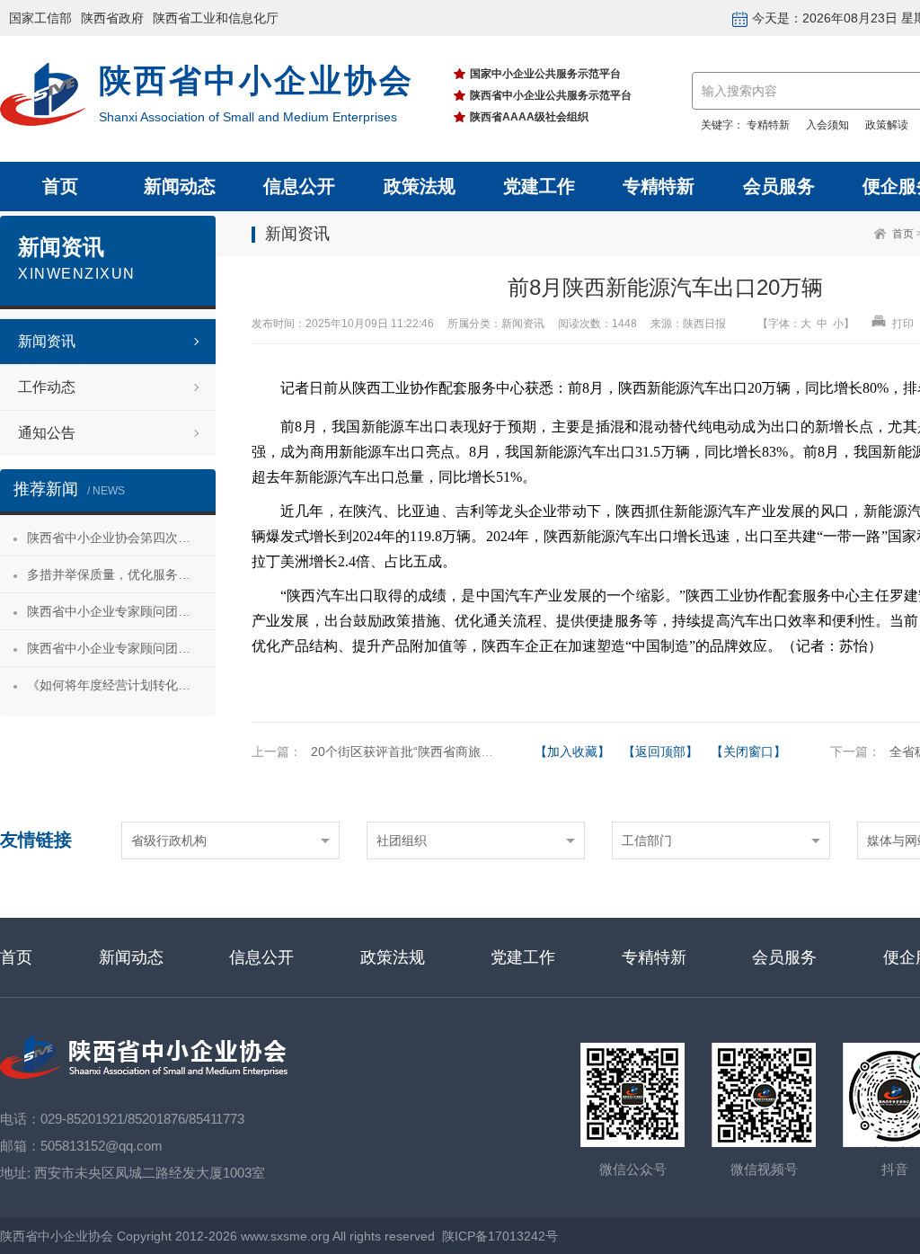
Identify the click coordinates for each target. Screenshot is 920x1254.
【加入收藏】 (572, 751)
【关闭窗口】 (748, 751)
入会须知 (827, 125)
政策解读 (886, 125)
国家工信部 (40, 18)
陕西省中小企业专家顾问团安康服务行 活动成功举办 (121, 611)
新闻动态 (180, 186)
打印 (901, 323)
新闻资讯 (46, 341)
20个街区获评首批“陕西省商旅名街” (410, 751)
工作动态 (46, 387)
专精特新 (768, 125)
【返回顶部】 (660, 751)
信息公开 (299, 186)
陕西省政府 (112, 18)
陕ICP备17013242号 (500, 1236)
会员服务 (779, 186)
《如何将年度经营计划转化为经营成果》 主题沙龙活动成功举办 (121, 685)
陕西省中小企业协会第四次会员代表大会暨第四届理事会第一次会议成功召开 (121, 537)
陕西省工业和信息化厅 (216, 18)
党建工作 (539, 186)
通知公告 (46, 432)
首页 (60, 186)
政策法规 (420, 186)
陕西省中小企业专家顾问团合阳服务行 (121, 648)
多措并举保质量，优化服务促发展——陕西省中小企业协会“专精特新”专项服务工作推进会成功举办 (121, 574)
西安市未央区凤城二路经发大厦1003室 (149, 1172)
